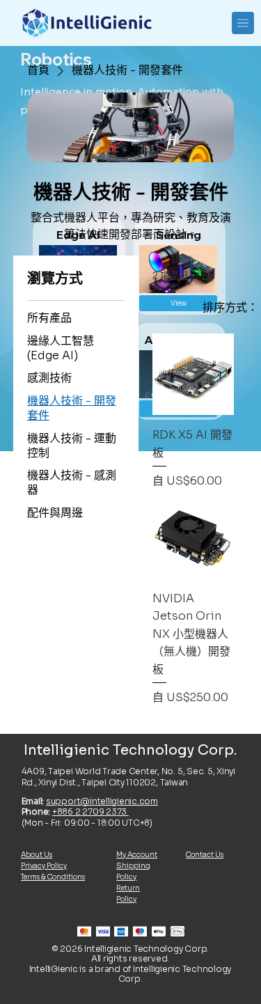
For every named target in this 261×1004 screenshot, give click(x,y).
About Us (36, 854)
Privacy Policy (44, 865)
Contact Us (204, 854)
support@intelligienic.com (102, 801)
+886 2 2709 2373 (90, 811)
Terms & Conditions (53, 876)
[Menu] (243, 23)
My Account (136, 854)
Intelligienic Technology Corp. (130, 750)
